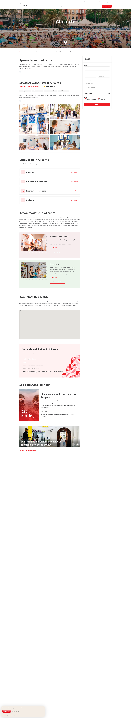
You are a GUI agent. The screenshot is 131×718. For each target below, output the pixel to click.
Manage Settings (15, 711)
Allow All (6, 711)
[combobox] (97, 68)
